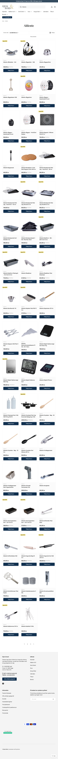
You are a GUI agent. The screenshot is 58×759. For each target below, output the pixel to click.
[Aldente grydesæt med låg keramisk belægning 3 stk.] (29, 402)
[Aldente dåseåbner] (29, 260)
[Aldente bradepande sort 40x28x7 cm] (11, 225)
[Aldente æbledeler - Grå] (11, 49)
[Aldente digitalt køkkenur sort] (29, 367)
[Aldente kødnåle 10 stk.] (29, 613)
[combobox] (31, 6)
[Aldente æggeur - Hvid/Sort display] (29, 119)
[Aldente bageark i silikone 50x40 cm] (47, 119)
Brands (32, 679)
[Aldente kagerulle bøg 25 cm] (29, 542)
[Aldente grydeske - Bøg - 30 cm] (47, 402)
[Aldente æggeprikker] (47, 49)
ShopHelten (17, 749)
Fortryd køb (5, 713)
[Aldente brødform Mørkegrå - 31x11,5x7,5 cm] (11, 260)
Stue (31, 668)
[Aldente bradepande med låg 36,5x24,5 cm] (29, 189)
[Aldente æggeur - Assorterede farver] (47, 84)
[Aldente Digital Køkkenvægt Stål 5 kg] (11, 367)
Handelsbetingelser (7, 701)
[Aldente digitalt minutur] (47, 367)
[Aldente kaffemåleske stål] (11, 542)
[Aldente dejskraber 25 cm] (47, 295)
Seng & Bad (33, 671)
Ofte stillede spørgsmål (9, 679)
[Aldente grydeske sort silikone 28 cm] (29, 437)
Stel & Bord (33, 665)
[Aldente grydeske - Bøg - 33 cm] (11, 437)
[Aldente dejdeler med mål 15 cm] (29, 295)
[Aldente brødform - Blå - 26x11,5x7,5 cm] (47, 225)
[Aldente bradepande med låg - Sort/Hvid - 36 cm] (47, 154)
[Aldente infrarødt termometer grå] (29, 472)
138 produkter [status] (33, 36)
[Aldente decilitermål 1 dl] (11, 295)
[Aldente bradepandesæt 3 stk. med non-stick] (29, 225)
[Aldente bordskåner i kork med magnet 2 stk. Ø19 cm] (29, 154)
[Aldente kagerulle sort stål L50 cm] (47, 542)
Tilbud (52, 11)
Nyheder (4, 11)
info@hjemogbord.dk (11, 673)
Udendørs (46, 11)
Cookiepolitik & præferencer (9, 707)
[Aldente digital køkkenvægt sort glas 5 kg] (47, 330)
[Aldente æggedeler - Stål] (29, 49)
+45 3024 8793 (11, 675)
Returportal (5, 710)
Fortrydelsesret (6, 704)
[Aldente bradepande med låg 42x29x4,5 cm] (47, 189)
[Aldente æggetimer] (29, 84)
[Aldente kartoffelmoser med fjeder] (11, 578)
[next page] (33, 644)
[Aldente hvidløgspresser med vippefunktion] (11, 472)
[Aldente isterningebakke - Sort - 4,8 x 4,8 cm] (29, 507)
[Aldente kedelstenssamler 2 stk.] (29, 578)
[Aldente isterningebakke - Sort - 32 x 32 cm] (11, 507)
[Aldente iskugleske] (47, 472)
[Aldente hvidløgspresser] (47, 437)
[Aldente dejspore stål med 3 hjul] (11, 330)
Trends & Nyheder (6, 693)
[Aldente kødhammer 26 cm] (11, 613)
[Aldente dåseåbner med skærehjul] (47, 260)
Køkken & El (33, 662)
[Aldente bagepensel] (11, 154)
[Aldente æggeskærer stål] (11, 84)
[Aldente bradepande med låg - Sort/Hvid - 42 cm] (11, 189)
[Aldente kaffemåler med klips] (47, 507)
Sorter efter (10, 32)
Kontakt (4, 699)
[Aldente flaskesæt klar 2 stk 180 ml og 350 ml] (11, 402)
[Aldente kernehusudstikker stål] (47, 578)
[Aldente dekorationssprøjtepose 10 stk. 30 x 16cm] (29, 330)
